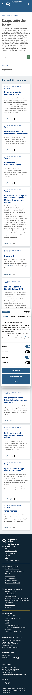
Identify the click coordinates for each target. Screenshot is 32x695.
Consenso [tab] (5, 316)
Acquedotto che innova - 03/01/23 (13, 190)
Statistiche (8, 607)
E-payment (9, 255)
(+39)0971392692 (7, 642)
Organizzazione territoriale (12, 560)
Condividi (6, 65)
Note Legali (20, 688)
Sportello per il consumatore (13, 632)
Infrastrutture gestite (11, 551)
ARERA (7, 620)
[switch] (27, 351)
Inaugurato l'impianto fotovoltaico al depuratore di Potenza (15, 400)
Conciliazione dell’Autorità (12, 583)
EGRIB (7, 623)
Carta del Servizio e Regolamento (14, 571)
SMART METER (10, 511)
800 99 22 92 (6, 640)
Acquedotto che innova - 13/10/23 (13, 126)
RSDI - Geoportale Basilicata (13, 618)
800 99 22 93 (6, 656)
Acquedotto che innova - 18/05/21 (13, 428)
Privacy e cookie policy (8, 688)
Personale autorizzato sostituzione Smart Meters (16, 132)
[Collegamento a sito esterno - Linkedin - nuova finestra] (9, 683)
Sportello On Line (10, 576)
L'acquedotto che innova (12, 15)
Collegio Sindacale (10, 553)
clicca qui (24, 336)
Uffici (6, 558)
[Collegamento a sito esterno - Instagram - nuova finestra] (6, 683)
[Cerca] (29, 4)
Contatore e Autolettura (12, 569)
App (25, 266)
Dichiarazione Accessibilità (10, 690)
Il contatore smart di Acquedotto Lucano (13, 93)
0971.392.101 (8, 672)
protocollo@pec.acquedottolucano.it (15, 674)
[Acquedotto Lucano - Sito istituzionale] (8, 4)
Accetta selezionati (16, 376)
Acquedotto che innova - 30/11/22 (13, 251)
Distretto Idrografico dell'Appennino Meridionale (15, 628)
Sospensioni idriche (10, 591)
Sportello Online (9, 266)
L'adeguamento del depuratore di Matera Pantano (13, 435)
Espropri (7, 573)
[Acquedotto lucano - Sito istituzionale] (4, 540)
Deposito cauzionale (10, 578)
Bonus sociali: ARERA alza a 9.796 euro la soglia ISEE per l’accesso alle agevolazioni (17, 599)
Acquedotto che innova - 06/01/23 (13, 157)
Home (3, 15)
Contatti (7, 555)
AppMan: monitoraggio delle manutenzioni (14, 469)
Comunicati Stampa (10, 596)
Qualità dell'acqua (10, 594)
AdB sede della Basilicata (12, 625)
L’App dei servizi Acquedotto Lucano (12, 163)
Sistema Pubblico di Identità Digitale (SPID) (14, 288)
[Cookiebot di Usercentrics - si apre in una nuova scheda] (23, 312)
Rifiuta (16, 381)
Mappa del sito (6, 692)
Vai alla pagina (8, 119)
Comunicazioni (9, 602)
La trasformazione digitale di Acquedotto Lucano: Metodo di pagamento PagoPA (15, 199)
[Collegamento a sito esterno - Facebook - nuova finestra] (3, 683)
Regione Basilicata (10, 616)
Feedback (22, 690)
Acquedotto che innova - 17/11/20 (13, 463)
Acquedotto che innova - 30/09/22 (13, 282)
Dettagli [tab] (13, 316)
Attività (7, 548)
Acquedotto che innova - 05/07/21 (13, 393)
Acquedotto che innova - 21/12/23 (13, 87)
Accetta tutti (16, 370)
